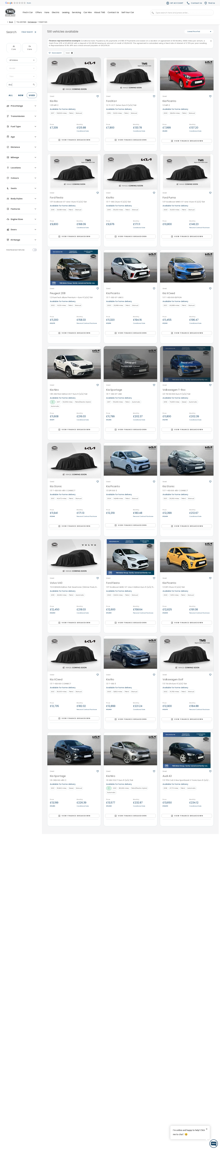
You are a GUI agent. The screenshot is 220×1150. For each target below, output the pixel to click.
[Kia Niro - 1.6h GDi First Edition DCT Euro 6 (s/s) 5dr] (74, 364)
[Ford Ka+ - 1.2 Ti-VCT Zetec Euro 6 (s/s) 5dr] (130, 75)
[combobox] (21, 60)
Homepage (32, 22)
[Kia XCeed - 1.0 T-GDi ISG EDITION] (187, 267)
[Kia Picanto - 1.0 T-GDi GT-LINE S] (130, 267)
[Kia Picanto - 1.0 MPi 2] (187, 75)
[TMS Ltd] (10, 12)
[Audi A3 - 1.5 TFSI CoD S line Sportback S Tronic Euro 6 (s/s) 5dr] (187, 750)
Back (11, 22)
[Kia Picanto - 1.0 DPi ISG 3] (130, 460)
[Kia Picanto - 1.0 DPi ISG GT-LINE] (74, 847)
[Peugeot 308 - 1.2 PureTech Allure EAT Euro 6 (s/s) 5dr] (74, 1040)
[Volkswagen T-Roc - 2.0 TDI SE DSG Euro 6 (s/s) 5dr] (187, 364)
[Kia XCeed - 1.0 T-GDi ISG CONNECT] (74, 653)
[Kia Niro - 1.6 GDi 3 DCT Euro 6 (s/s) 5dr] (130, 750)
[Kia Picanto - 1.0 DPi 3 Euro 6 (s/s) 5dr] (187, 557)
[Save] (97, 96)
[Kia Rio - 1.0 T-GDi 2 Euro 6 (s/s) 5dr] (130, 172)
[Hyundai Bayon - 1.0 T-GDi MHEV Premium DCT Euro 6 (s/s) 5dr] (130, 943)
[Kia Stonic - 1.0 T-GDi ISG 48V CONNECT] (74, 460)
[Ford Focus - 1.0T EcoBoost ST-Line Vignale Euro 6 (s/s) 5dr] (187, 847)
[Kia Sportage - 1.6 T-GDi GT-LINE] (130, 364)
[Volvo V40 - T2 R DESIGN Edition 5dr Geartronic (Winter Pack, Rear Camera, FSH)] (74, 557)
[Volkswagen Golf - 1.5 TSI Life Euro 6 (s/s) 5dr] (187, 653)
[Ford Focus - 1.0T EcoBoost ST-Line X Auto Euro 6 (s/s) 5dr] (130, 847)
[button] (71, 53)
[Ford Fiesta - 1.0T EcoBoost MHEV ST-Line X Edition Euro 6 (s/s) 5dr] (130, 557)
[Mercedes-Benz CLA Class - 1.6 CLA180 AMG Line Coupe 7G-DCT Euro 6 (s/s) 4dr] (187, 1040)
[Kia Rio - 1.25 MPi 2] (74, 75)
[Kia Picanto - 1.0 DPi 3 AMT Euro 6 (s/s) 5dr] (130, 1040)
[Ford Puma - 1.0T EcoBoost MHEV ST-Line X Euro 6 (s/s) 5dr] (187, 172)
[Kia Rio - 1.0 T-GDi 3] (130, 653)
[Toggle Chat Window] (213, 1143)
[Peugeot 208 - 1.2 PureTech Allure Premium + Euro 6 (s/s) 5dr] (74, 267)
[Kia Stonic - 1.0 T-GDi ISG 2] (187, 943)
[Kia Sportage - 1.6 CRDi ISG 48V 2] (74, 750)
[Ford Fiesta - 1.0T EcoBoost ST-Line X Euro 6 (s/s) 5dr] (74, 172)
